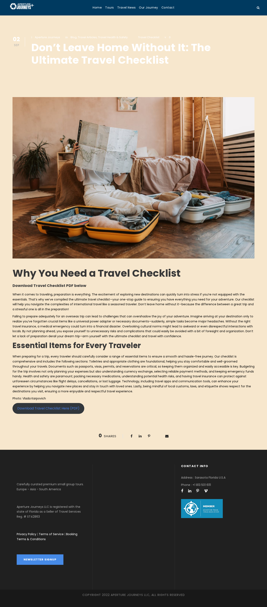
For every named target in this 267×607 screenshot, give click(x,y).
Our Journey (148, 7)
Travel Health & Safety (113, 37)
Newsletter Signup (40, 559)
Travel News (126, 7)
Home (97, 7)
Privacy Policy (26, 534)
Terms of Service (51, 534)
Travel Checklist (148, 37)
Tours (109, 7)
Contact (168, 7)
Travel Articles (87, 37)
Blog (74, 37)
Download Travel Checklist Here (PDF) (48, 408)
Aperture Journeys (47, 37)
